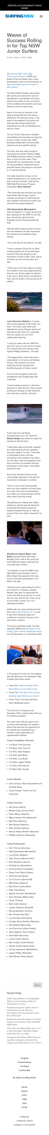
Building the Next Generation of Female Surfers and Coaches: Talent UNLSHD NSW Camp (24, 1022)
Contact (24, 1066)
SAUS (24, 1087)
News (29, 57)
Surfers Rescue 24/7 (25, 612)
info (11, 57)
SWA (24, 1099)
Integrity (24, 1116)
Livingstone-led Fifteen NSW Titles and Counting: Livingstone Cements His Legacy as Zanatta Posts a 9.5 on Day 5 (24, 1040)
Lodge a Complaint (24, 1124)
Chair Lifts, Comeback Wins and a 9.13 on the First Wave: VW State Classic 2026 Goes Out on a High (24, 1031)
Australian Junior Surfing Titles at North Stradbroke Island (24, 630)
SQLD (24, 1091)
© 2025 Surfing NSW (24, 1077)
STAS (24, 1107)
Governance (24, 1062)
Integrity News (24, 1120)
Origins (25, 1058)
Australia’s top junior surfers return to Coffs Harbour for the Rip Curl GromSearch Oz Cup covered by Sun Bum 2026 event (23, 1011)
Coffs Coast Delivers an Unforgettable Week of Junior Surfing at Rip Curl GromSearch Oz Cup (23, 1001)
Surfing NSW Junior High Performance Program (19, 75)
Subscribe (24, 1070)
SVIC (24, 1095)
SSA (24, 1103)
